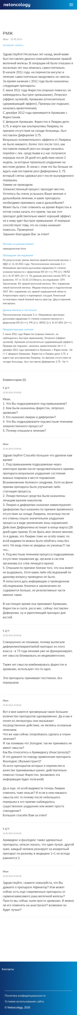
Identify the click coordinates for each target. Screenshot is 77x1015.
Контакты (8, 969)
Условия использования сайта (24, 1001)
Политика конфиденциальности (25, 995)
